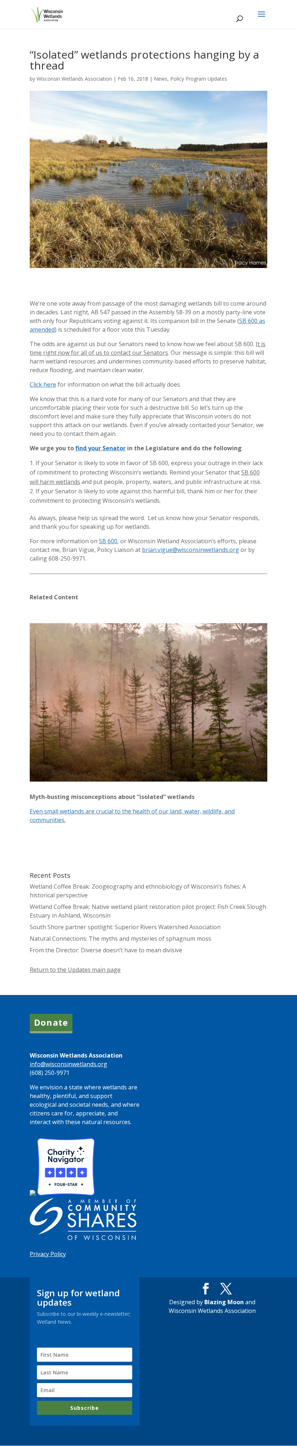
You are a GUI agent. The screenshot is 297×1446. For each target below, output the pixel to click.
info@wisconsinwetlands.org (68, 1064)
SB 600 (108, 541)
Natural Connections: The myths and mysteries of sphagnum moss (120, 939)
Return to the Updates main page (75, 970)
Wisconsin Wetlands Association (74, 78)
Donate (51, 1022)
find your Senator (100, 448)
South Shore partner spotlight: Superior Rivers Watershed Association (125, 927)
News (160, 78)
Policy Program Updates (198, 78)
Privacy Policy (48, 1254)
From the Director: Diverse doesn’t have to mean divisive (106, 950)
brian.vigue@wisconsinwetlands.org (190, 550)
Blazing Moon (224, 1302)
